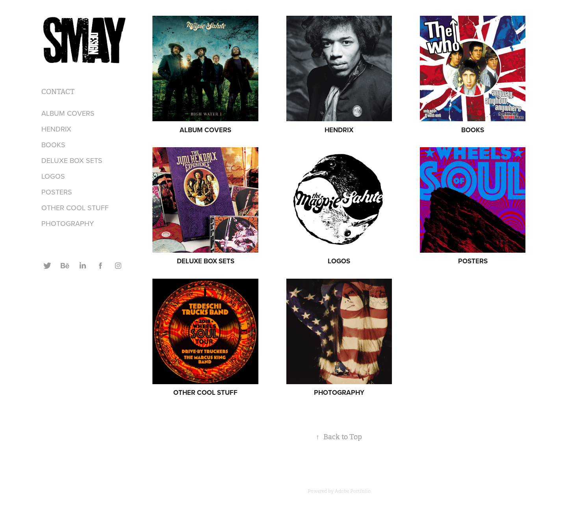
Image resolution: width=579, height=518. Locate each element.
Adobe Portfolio (353, 491)
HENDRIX (56, 129)
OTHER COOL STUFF (75, 208)
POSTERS (56, 192)
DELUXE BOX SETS (71, 160)
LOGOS (53, 176)
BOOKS (53, 145)
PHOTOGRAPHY (67, 223)
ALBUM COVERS (68, 113)
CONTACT (57, 92)
